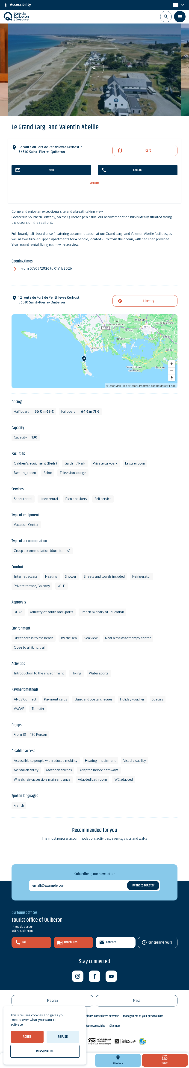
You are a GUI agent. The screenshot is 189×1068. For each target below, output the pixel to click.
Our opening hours (160, 942)
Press (136, 1001)
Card (148, 150)
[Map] (94, 351)
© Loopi (171, 386)
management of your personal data (143, 1016)
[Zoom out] (171, 370)
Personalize (45, 1051)
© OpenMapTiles (116, 386)
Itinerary (148, 301)
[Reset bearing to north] (171, 377)
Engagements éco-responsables (87, 1025)
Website (94, 183)
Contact (111, 942)
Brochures (70, 942)
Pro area (52, 1001)
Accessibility (17, 5)
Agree (27, 1037)
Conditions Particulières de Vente (100, 1016)
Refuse (63, 1037)
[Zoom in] (171, 363)
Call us (137, 170)
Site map (114, 1025)
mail (51, 170)
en (175, 4)
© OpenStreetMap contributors (147, 386)
